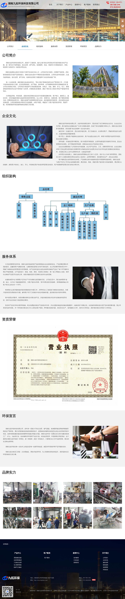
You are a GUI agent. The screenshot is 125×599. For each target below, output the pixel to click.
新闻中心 (78, 5)
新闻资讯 (76, 562)
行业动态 (76, 560)
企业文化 (105, 560)
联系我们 (96, 5)
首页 (50, 5)
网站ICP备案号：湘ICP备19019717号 (91, 590)
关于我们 (59, 5)
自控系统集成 (18, 560)
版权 (31, 590)
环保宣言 (105, 569)
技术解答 (76, 557)
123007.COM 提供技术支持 (110, 590)
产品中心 (69, 5)
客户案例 (87, 5)
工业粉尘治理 (18, 562)
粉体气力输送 (18, 567)
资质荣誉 (105, 567)
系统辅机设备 (18, 557)
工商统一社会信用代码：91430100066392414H (66, 590)
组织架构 (105, 565)
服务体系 (105, 562)
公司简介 (105, 557)
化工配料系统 (18, 565)
